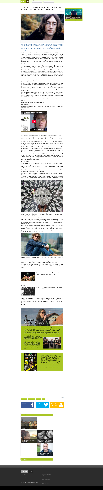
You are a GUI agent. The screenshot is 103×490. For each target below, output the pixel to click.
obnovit (55, 1)
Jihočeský (31, 466)
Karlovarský (39, 466)
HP (43, 398)
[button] (37, 2)
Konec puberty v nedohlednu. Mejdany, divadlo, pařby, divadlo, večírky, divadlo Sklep (49, 273)
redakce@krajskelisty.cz (46, 475)
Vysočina (61, 466)
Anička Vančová (27, 395)
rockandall (39, 398)
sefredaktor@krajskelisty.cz (46, 474)
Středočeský (27, 466)
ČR (21, 466)
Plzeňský (35, 466)
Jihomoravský (66, 466)
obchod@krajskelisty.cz (46, 479)
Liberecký (47, 466)
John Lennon (24, 398)
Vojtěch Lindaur (31, 398)
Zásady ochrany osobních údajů (48, 487)
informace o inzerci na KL (46, 483)
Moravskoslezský (76, 466)
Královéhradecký (52, 466)
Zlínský (81, 466)
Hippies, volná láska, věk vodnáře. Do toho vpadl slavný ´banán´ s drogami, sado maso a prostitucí (49, 288)
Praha (23, 466)
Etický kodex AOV (56, 487)
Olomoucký (71, 466)
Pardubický (57, 466)
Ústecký (43, 466)
